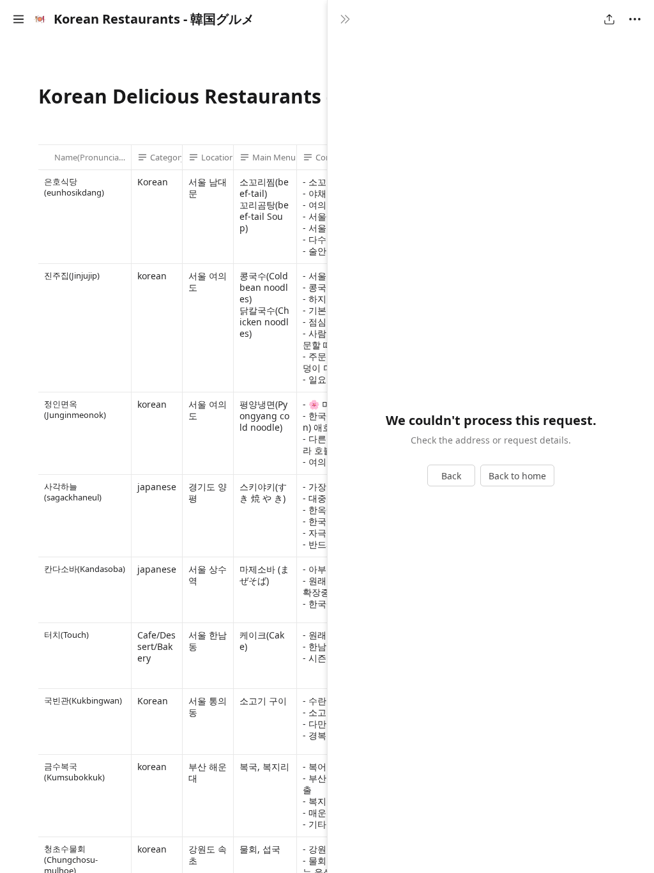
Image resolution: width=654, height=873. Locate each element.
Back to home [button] (517, 476)
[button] (18, 19)
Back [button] (451, 476)
